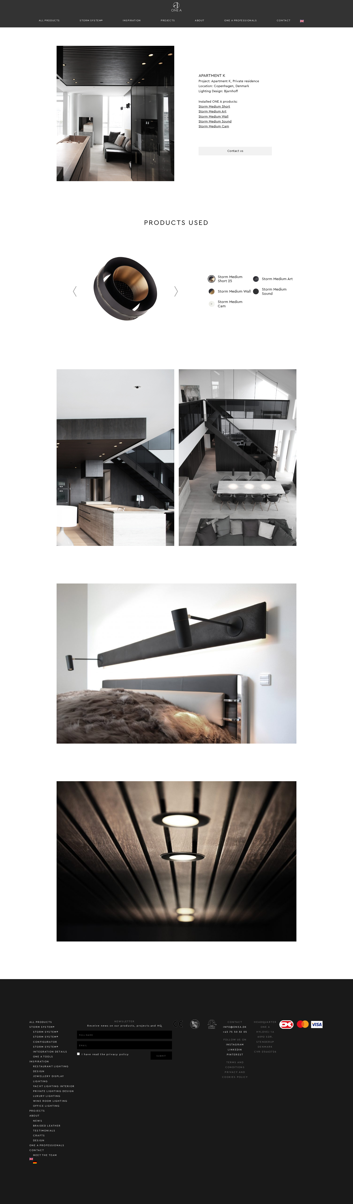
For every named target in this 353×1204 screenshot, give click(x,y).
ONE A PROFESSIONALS (240, 20)
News (37, 1121)
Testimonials (44, 1130)
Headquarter (265, 1022)
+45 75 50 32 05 (235, 1032)
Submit (161, 1056)
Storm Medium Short (214, 106)
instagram (235, 1044)
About (199, 20)
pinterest (235, 1054)
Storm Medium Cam (214, 126)
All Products (49, 20)
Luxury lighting (47, 1096)
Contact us (235, 151)
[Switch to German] (55, 1162)
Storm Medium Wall (213, 116)
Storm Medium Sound (215, 121)
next (176, 291)
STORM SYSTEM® (91, 20)
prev (74, 291)
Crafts (39, 1135)
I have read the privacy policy (105, 1054)
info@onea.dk (235, 1027)
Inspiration (132, 20)
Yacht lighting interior (54, 1086)
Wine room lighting (50, 1101)
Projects (168, 20)
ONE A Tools (43, 1056)
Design (39, 1140)
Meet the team (45, 1155)
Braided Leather (47, 1125)
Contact (284, 20)
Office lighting (46, 1106)
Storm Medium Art (212, 111)
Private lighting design (53, 1091)
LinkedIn (235, 1049)
